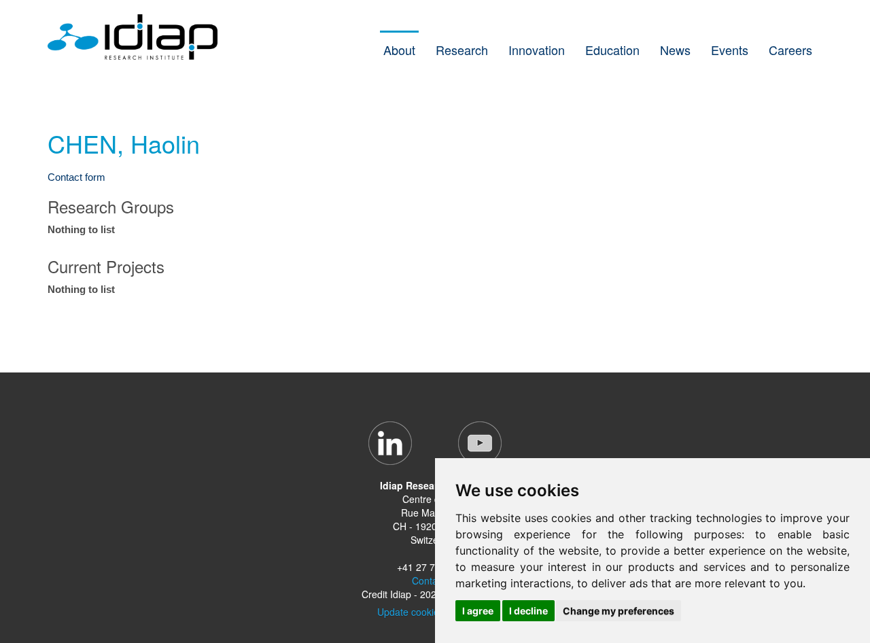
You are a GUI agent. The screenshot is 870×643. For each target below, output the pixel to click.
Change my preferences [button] (618, 610)
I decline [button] (528, 610)
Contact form (76, 177)
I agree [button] (477, 610)
